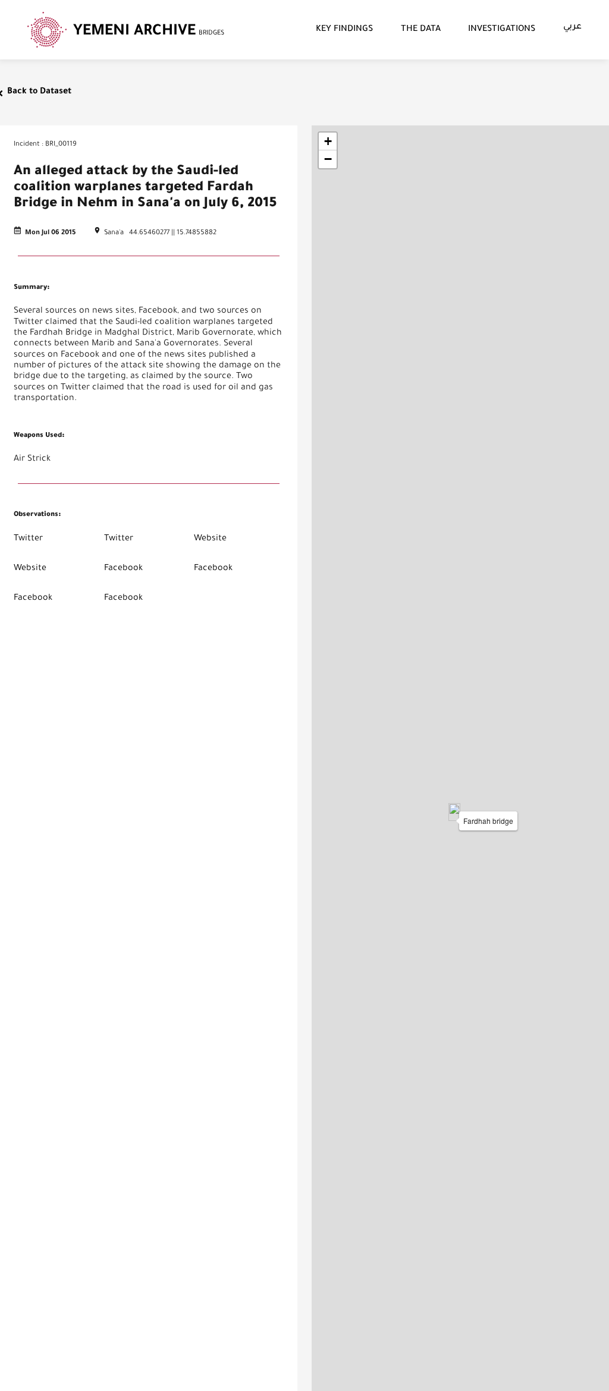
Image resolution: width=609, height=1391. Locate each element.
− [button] (328, 159)
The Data (421, 29)
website (210, 539)
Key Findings (344, 29)
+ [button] (328, 141)
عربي (572, 27)
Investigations (501, 29)
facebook (123, 569)
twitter (28, 539)
